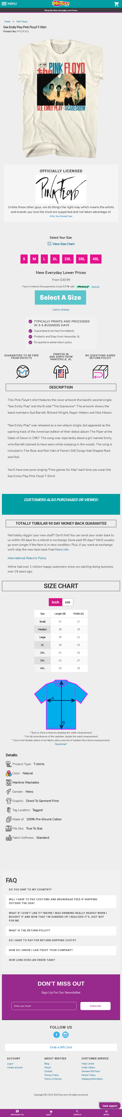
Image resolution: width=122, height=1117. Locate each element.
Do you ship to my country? (30, 889)
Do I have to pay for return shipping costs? (42, 940)
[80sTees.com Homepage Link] (61, 6)
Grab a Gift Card (61, 1047)
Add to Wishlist (61, 309)
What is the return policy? (29, 930)
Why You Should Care (61, 216)
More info (61, 549)
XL (55, 259)
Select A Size (60, 297)
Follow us (61, 1027)
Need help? (61, 744)
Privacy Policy (51, 1075)
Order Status (88, 1067)
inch (55, 602)
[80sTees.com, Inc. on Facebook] (56, 1035)
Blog (46, 1063)
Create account (15, 1067)
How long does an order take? (32, 960)
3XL (81, 259)
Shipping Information (92, 1079)
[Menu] (4, 4)
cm (67, 602)
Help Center (87, 1063)
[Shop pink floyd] (61, 203)
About (47, 1067)
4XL (95, 259)
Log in (10, 1063)
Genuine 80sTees (90, 1071)
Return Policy (88, 1075)
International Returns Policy (27, 558)
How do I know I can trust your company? (41, 950)
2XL (67, 259)
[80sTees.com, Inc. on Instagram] (65, 1035)
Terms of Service (53, 1079)
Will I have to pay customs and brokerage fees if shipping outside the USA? (53, 901)
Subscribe (95, 1006)
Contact (48, 1071)
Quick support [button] (110, 1106)
